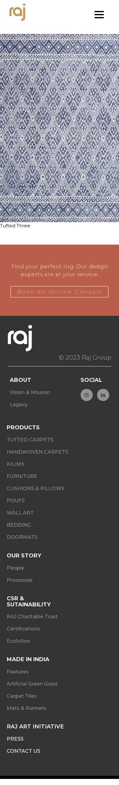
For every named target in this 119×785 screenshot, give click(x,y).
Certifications (23, 629)
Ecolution (18, 641)
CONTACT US (23, 751)
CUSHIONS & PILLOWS (35, 488)
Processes (20, 580)
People (15, 568)
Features (18, 672)
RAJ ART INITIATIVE (35, 726)
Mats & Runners (26, 708)
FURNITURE (22, 476)
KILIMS (15, 464)
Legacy (19, 404)
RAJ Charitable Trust (32, 616)
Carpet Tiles (22, 696)
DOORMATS (22, 537)
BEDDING (19, 525)
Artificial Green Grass (32, 684)
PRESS (15, 739)
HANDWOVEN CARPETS (37, 452)
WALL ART (20, 513)
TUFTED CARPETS (30, 440)
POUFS (16, 501)
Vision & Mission (30, 392)
